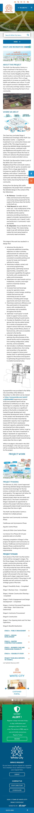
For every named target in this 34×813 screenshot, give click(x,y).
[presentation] (6, 688)
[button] (12, 700)
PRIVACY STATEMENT (17, 802)
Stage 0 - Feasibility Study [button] (14, 653)
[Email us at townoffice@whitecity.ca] (21, 2)
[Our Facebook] (31, 174)
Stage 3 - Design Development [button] (10, 636)
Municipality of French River (9, 8)
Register (17, 739)
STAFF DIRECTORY (17, 785)
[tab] (17, 630)
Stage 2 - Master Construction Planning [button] (13, 642)
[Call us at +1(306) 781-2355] (18, 2)
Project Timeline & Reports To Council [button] (15, 659)
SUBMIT (17, 774)
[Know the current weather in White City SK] (28, 2)
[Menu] (31, 7)
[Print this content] (30, 47)
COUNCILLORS (17, 790)
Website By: (13, 806)
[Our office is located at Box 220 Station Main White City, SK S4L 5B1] (15, 2)
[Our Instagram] (31, 181)
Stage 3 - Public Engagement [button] (15, 631)
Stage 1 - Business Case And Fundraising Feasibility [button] (15, 648)
